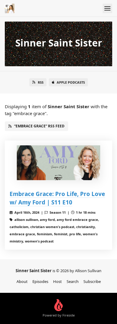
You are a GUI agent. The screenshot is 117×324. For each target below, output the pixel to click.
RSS (41, 82)
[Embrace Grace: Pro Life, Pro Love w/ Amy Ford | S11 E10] (58, 162)
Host (57, 281)
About (22, 281)
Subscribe (92, 281)
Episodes (40, 281)
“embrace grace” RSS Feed (39, 126)
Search (73, 281)
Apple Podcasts (71, 82)
